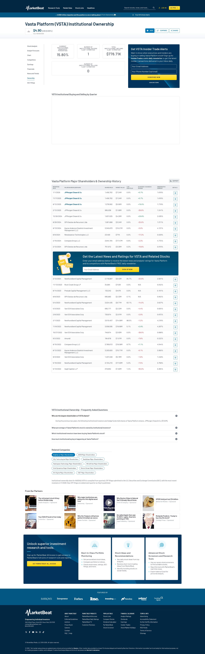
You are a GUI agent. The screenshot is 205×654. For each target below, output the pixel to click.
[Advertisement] (116, 160)
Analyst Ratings (126, 616)
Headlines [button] (91, 8)
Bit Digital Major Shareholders (63, 473)
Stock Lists (107, 616)
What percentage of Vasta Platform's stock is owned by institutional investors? (81, 428)
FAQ (66, 633)
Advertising (144, 616)
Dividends (124, 619)
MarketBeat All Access (89, 616)
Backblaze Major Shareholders (93, 459)
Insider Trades (125, 625)
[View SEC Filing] (175, 193)
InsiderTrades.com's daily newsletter (146, 58)
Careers (67, 628)
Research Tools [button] (54, 8)
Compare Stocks (108, 619)
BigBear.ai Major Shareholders (63, 455)
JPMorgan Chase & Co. (73, 192)
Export (175, 181)
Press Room (69, 625)
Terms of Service (146, 630)
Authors (67, 622)
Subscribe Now (154, 77)
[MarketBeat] (35, 8)
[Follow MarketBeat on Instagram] (40, 632)
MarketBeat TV (87, 622)
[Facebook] (30, 632)
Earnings (124, 622)
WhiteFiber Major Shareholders (96, 464)
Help (70, 633)
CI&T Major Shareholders (86, 473)
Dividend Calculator (109, 622)
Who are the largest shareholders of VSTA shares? (70, 416)
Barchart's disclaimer (93, 650)
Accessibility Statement (148, 619)
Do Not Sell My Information (149, 622)
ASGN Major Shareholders (86, 455)
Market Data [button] (67, 8)
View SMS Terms (154, 82)
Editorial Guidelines (71, 619)
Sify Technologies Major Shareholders (65, 459)
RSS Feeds (143, 628)
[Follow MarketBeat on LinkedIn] (36, 632)
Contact (67, 630)
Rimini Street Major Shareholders (92, 468)
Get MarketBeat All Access (44, 564)
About (67, 616)
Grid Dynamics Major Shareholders (64, 468)
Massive (76, 648)
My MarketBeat (108, 625)
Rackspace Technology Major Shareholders (67, 464)
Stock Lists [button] (79, 8)
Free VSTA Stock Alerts (142, 15)
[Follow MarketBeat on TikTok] (43, 632)
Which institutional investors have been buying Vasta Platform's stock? (78, 433)
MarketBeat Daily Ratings (90, 619)
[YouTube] (33, 632)
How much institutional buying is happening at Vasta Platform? (75, 439)
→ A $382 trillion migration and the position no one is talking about (78, 15)
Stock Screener (108, 628)
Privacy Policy (145, 625)
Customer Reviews (88, 625)
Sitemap (143, 633)
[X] (26, 632)
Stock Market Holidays (128, 628)
